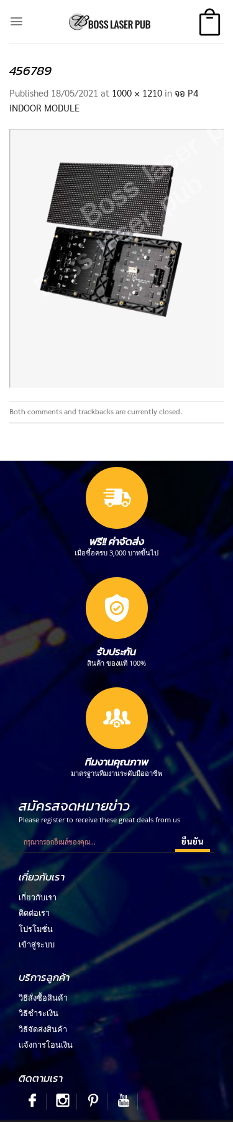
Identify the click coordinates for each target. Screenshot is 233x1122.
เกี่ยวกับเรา (38, 897)
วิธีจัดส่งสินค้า (43, 1029)
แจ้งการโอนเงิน (46, 1044)
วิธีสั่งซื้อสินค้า (43, 997)
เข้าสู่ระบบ (37, 944)
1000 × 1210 (137, 92)
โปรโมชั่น (36, 928)
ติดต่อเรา (34, 912)
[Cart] (210, 22)
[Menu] (16, 21)
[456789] (116, 257)
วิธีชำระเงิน (38, 1013)
